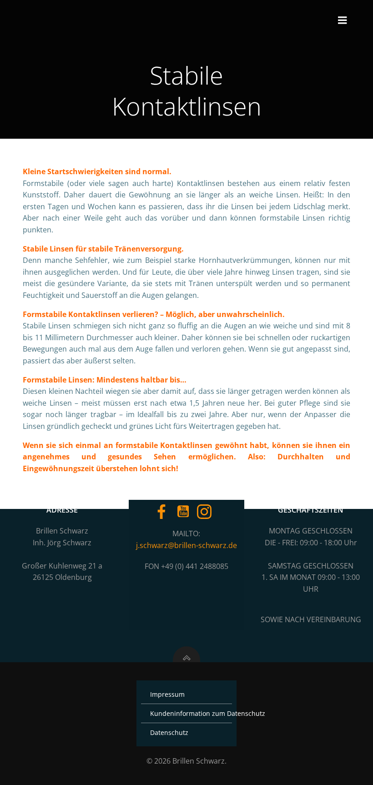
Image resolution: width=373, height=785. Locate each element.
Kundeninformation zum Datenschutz (186, 713)
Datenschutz (169, 732)
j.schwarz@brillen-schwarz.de (186, 545)
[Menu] (342, 20)
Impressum (167, 694)
